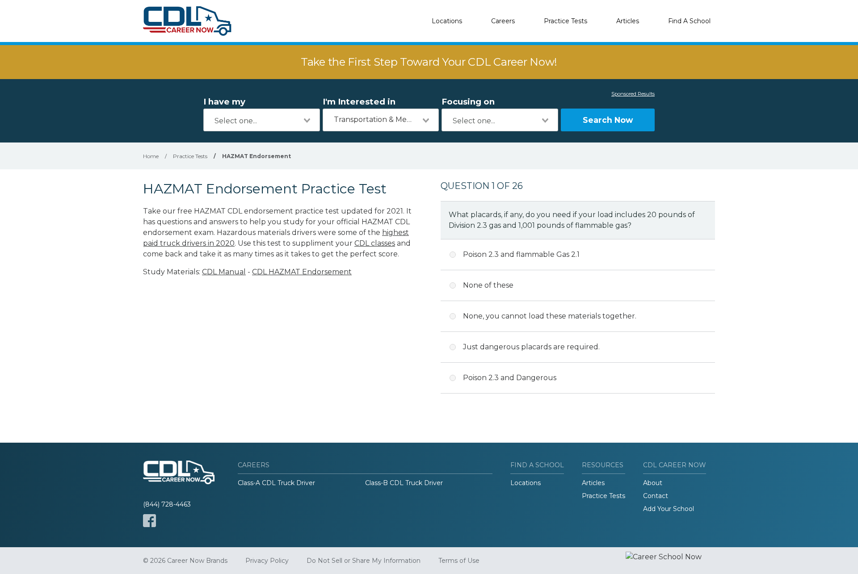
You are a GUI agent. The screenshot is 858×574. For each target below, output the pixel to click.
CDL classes (374, 243)
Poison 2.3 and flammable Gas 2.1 (521, 254)
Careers (503, 21)
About (652, 483)
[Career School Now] (670, 561)
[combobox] (262, 120)
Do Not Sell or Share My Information (364, 560)
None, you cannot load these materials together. (549, 316)
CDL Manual (224, 272)
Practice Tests (565, 21)
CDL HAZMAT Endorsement (302, 272)
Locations (447, 21)
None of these (488, 285)
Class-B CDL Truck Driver (404, 483)
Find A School (689, 21)
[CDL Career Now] (187, 21)
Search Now (608, 120)
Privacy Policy (267, 560)
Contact (655, 496)
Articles (627, 21)
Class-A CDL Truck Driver (276, 483)
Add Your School (668, 509)
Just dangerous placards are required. (531, 347)
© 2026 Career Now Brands (185, 560)
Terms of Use (458, 560)
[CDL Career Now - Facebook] (149, 520)
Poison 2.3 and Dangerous (509, 377)
